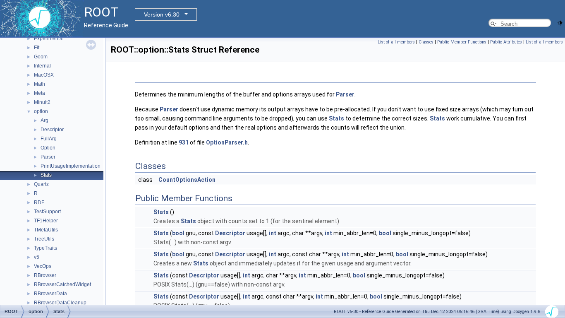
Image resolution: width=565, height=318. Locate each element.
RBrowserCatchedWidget (62, 284)
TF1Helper (46, 221)
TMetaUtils (46, 230)
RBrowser (45, 275)
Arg (44, 120)
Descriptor (52, 129)
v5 (36, 257)
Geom (41, 57)
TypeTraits (45, 248)
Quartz (41, 184)
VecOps (42, 266)
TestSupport (47, 211)
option (41, 111)
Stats (46, 175)
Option (48, 148)
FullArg (49, 139)
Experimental (49, 38)
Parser (48, 157)
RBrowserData (50, 293)
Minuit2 (42, 102)
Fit (36, 48)
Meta (39, 93)
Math (39, 84)
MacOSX (44, 75)
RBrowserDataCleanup (60, 303)
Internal (42, 66)
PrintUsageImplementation (71, 166)
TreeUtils (44, 239)
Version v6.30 (162, 14)
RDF (39, 202)
